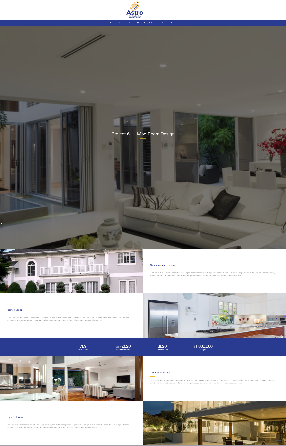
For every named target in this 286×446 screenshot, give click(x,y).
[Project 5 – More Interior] (1, 223)
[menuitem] (112, 23)
